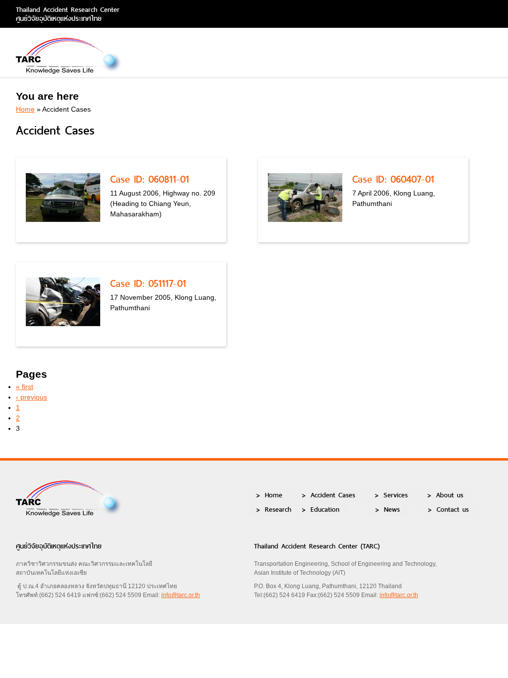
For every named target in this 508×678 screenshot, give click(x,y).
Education (325, 509)
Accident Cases (333, 494)
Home (25, 109)
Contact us (453, 509)
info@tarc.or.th (180, 595)
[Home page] (69, 71)
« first (24, 387)
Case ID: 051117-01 (148, 283)
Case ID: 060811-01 (149, 179)
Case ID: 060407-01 (393, 179)
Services (395, 494)
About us (449, 494)
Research (278, 509)
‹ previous (31, 397)
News (392, 509)
